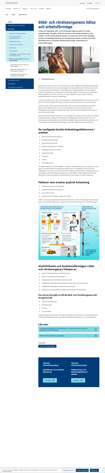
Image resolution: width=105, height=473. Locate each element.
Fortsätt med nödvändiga (82, 470)
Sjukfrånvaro (12, 48)
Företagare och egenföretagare (17, 33)
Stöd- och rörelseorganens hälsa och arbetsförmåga (19, 59)
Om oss (33, 8)
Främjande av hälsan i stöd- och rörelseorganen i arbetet (18, 70)
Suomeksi (82, 3)
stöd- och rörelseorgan (47, 346)
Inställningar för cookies (68, 470)
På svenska (89, 3)
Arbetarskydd (11, 84)
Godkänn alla (94, 470)
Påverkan (41, 8)
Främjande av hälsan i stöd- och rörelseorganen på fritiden (18, 75)
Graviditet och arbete (14, 41)
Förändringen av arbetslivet (15, 87)
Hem (7, 14)
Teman (24, 8)
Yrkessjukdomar (13, 51)
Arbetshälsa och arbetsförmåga (16, 25)
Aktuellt (48, 8)
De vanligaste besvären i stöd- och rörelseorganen (19, 65)
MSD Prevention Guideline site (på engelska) (52, 335)
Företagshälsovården (13, 80)
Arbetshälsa (23, 14)
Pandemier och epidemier (16, 44)
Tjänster (15, 8)
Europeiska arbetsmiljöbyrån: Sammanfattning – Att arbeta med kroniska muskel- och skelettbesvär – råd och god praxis (63, 329)
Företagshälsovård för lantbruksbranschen (15, 37)
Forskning (8, 8)
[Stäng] (102, 470)
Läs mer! (48, 380)
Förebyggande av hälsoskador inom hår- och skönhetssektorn (20, 54)
